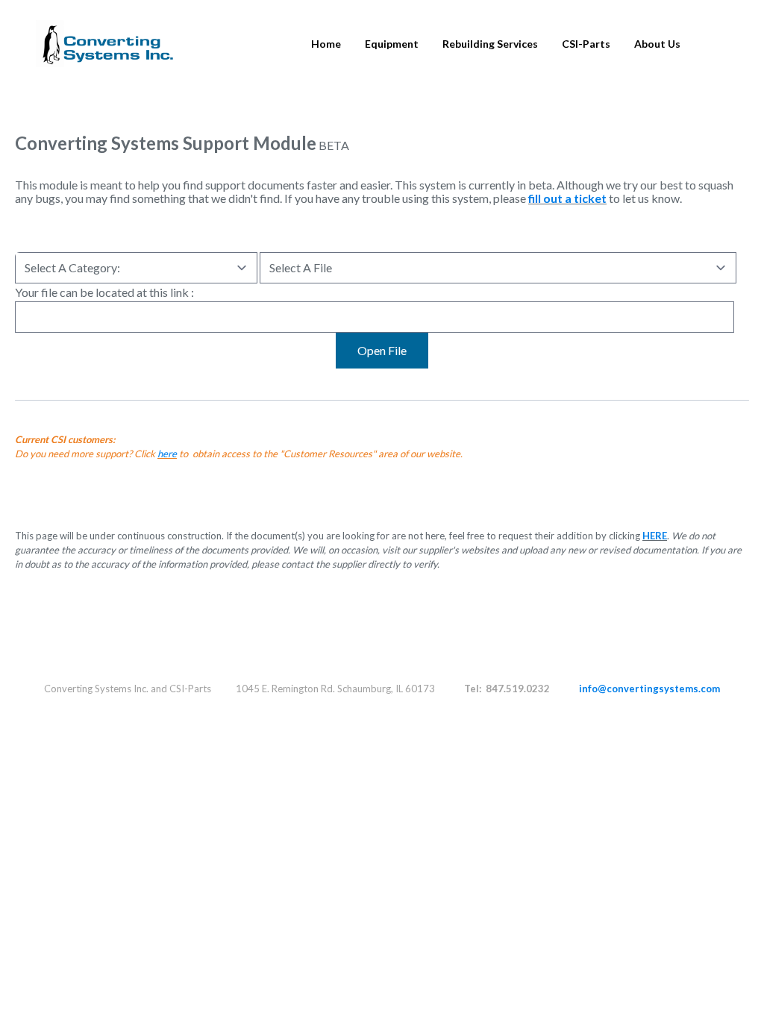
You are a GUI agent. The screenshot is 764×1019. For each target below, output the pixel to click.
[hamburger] (192, 35)
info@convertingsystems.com (649, 689)
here (167, 454)
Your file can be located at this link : (104, 292)
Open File (382, 350)
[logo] (105, 44)
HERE (654, 536)
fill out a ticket (567, 198)
